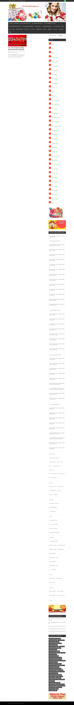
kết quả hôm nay (19, 29)
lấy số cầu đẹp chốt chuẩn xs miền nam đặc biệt (56, 418)
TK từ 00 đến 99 (55, 168)
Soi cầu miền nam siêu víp (27, 26)
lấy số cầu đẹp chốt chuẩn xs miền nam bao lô (56, 408)
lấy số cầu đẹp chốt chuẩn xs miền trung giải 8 (56, 374)
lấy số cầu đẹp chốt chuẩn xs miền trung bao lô (56, 359)
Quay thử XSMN (55, 190)
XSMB (62, 26)
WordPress (23, 703)
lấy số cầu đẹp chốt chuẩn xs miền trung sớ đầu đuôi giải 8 (56, 384)
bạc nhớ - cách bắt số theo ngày (54, 638)
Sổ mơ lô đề (38, 26)
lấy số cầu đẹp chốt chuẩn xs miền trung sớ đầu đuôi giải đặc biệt (56, 389)
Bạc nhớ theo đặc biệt (53, 640)
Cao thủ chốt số (61, 640)
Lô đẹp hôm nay (59, 676)
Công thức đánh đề (61, 660)
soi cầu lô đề (59, 687)
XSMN (10, 29)
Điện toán (39, 29)
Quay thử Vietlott (61, 595)
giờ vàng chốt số (52, 676)
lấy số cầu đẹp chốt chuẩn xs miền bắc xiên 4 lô (56, 295)
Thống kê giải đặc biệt (53, 690)
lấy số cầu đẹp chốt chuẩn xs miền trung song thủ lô (56, 394)
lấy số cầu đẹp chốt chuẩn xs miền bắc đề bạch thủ (56, 275)
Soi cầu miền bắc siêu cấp (49, 23)
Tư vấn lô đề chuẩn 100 (47, 26)
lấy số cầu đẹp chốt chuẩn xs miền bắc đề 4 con (56, 255)
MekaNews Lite (13, 703)
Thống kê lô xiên (55, 138)
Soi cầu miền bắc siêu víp (37, 23)
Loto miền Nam (55, 177)
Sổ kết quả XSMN (52, 477)
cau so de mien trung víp (53, 646)
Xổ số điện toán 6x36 (56, 100)
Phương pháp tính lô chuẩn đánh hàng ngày (56, 679)
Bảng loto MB (52, 578)
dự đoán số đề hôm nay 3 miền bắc (55, 674)
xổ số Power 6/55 (55, 83)
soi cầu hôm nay (52, 687)
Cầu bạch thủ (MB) (55, 113)
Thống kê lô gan (55, 134)
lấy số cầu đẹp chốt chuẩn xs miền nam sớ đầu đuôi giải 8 (56, 433)
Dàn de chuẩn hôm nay (53, 671)
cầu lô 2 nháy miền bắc (53, 662)
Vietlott (33, 29)
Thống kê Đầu (54, 147)
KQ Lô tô (55, 29)
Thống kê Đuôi (55, 151)
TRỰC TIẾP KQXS (56, 26)
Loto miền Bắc (54, 173)
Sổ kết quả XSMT (55, 70)
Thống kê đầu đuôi (55, 130)
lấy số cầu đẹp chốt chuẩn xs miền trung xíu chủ (56, 399)
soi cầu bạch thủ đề (61, 685)
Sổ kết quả (26, 29)
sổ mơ (10, 32)
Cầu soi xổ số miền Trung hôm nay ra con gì (56, 665)
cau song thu (61, 646)
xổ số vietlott (54, 74)
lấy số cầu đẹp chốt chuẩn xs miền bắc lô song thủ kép (56, 344)
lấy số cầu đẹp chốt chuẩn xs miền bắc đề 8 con (56, 265)
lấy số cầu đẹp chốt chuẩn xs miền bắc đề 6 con (56, 260)
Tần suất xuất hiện (55, 164)
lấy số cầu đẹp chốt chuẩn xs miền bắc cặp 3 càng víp (56, 349)
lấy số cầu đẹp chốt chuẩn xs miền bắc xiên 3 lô (56, 290)
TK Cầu (44, 29)
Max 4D (53, 91)
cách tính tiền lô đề (52, 654)
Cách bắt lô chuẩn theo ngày (54, 651)
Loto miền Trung (55, 181)
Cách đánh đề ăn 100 (52, 660)
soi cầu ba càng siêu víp (60, 684)
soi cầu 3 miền (51, 684)
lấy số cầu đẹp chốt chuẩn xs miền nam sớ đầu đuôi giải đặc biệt (56, 438)
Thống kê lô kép (55, 143)
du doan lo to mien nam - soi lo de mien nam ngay (17, 51)
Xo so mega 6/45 (55, 78)
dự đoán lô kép (61, 671)
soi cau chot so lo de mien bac (54, 682)
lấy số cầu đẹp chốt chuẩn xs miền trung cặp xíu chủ (56, 364)
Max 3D (53, 87)
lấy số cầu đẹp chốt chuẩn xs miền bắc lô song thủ (56, 339)
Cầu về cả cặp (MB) (55, 121)
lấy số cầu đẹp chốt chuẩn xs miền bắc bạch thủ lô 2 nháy (56, 245)
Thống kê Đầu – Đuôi (56, 156)
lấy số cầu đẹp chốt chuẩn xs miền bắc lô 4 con (56, 314)
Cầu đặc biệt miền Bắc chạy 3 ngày (55, 668)
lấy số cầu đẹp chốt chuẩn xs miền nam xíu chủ (56, 448)
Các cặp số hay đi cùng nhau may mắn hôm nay (16, 48)
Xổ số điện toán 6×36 (53, 503)
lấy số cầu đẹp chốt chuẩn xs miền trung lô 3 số (56, 379)
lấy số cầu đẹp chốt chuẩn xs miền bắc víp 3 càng (56, 280)
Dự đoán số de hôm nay (53, 673)
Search (60, 35)
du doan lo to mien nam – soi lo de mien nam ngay (17, 0)
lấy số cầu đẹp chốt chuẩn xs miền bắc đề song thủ (56, 305)
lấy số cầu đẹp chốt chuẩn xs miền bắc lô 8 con (56, 324)
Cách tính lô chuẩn (52, 652)
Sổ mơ (53, 203)
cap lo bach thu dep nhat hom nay (55, 643)
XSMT (13, 29)
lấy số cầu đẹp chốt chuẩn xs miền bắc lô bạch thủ (56, 329)
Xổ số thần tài (54, 108)
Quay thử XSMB (55, 186)
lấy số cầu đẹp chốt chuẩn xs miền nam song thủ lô (56, 443)
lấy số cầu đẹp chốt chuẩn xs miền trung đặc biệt (56, 369)
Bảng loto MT (60, 578)
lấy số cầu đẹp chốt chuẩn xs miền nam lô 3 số (56, 428)
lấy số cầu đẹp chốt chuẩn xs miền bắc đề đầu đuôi (56, 300)
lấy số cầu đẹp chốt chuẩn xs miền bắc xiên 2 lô (56, 285)
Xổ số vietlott (52, 486)
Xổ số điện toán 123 (56, 104)
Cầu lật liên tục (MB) (56, 117)
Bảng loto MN (52, 582)
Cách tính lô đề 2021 (61, 652)
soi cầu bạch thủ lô (52, 685)
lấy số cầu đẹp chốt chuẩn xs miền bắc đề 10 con (56, 270)
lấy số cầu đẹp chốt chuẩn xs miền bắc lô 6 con (56, 319)
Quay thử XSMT (55, 194)
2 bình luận (16, 52)
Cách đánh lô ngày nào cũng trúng (55, 657)
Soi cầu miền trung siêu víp (15, 26)
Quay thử (61, 29)
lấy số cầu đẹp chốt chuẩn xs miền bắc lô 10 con (56, 250)
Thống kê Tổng (55, 160)
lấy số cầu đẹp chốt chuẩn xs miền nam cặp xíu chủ (56, 413)
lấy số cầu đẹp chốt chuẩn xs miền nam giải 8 (56, 423)
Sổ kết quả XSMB (55, 61)
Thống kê (50, 29)
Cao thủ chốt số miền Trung (54, 641)
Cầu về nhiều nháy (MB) (56, 126)
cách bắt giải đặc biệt (52, 649)
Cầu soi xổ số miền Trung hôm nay (55, 663)
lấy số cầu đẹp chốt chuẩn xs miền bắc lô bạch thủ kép (56, 334)
